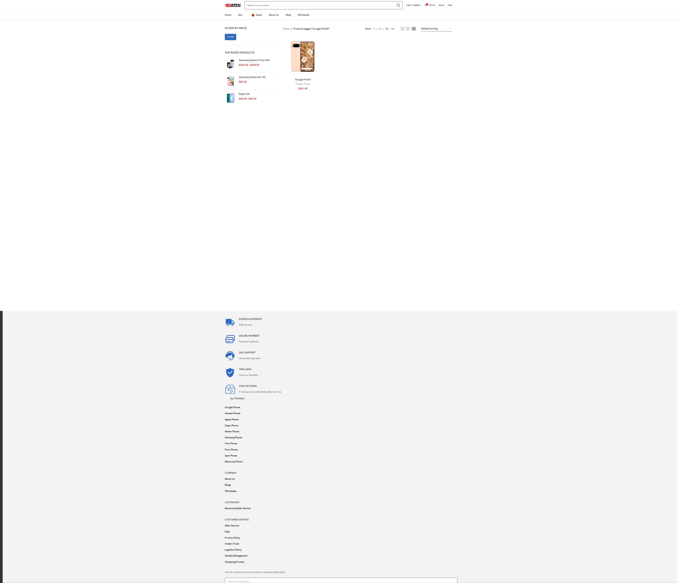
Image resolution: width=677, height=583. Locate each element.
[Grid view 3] (408, 29)
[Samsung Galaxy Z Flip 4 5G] (230, 64)
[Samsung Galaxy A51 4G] (230, 81)
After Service (232, 525)
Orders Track (232, 543)
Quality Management (236, 555)
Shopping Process (234, 561)
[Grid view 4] (414, 29)
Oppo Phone (231, 425)
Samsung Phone (233, 437)
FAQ (227, 531)
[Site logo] (233, 5)
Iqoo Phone (231, 455)
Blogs (228, 484)
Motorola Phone (233, 461)
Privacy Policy (232, 537)
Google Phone (303, 84)
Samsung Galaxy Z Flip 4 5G (254, 60)
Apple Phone (232, 419)
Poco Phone (231, 449)
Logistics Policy (233, 549)
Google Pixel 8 (303, 79)
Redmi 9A (244, 94)
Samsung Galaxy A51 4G (252, 77)
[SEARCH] (399, 5)
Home (286, 28)
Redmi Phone (232, 431)
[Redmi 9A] (230, 98)
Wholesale (230, 491)
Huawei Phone (232, 413)
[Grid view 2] (402, 29)
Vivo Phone (231, 443)
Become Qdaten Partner (238, 508)
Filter (230, 37)
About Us (230, 478)
